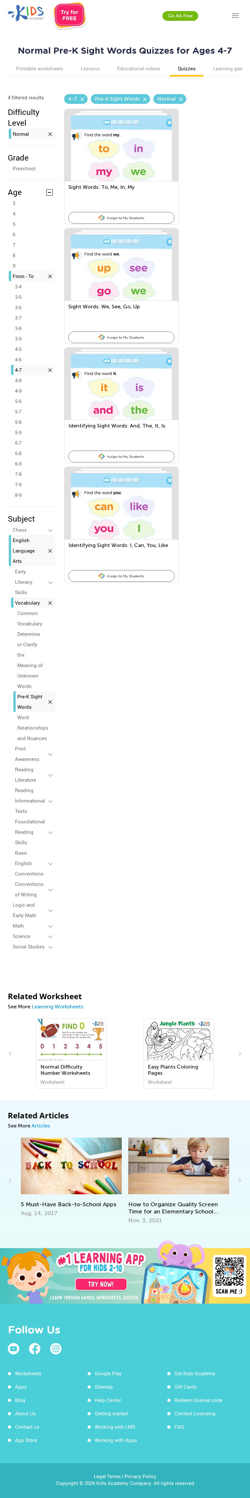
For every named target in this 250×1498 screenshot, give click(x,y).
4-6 (18, 359)
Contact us (27, 1426)
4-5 (18, 349)
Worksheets (28, 1373)
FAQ (179, 1426)
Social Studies (29, 946)
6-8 (18, 453)
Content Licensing (194, 1413)
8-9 (18, 495)
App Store (26, 1440)
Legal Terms (107, 1476)
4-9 (18, 390)
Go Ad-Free (180, 16)
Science (21, 936)
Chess (20, 529)
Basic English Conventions (29, 863)
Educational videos (138, 68)
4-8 (18, 380)
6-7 (18, 443)
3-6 (18, 307)
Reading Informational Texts (30, 800)
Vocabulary (27, 602)
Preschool (24, 168)
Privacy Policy (141, 1476)
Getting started (111, 1413)
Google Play (108, 1373)
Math (18, 925)
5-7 (18, 411)
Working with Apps (116, 1440)
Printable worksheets (39, 68)
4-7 (18, 370)
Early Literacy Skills (24, 581)
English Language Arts (24, 550)
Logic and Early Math (24, 910)
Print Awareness (27, 753)
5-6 (18, 401)
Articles (41, 1126)
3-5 (18, 297)
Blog (20, 1400)
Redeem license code (198, 1400)
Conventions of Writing (29, 889)
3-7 (18, 318)
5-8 (18, 422)
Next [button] (239, 1053)
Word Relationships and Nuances (32, 727)
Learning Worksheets (57, 1006)
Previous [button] (11, 1053)
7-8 (18, 474)
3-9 (18, 338)
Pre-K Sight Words (29, 701)
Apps (21, 1386)
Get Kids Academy (194, 1373)
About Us (25, 1413)
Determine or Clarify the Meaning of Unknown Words (30, 660)
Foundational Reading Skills (30, 832)
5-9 (18, 432)
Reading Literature (25, 774)
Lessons (90, 68)
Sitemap (104, 1386)
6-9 (18, 463)
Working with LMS (115, 1426)
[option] (71, 1053)
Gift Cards (185, 1386)
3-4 (18, 286)
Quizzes (187, 68)
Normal (21, 134)
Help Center (108, 1400)
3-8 (18, 328)
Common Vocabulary (29, 618)
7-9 (18, 484)
